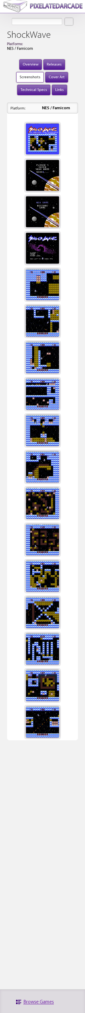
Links (59, 90)
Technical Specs (34, 90)
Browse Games (38, 1002)
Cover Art (57, 77)
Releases (54, 64)
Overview (30, 64)
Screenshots (30, 77)
